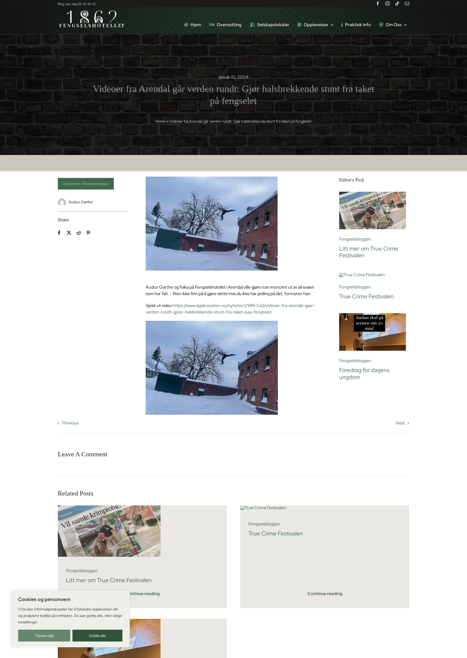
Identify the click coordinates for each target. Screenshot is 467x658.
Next (400, 423)
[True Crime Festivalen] (362, 275)
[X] (69, 232)
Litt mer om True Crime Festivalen (368, 252)
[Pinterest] (88, 232)
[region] (70, 618)
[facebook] (378, 3)
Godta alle (97, 635)
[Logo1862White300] (91, 12)
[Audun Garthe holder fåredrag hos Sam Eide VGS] (372, 315)
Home (160, 121)
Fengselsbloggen (95, 183)
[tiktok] (397, 3)
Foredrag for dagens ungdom (364, 373)
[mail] (407, 3)
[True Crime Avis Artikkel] (372, 194)
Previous (70, 423)
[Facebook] (59, 232)
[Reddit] (79, 232)
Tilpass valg (44, 635)
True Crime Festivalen (366, 296)
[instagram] (387, 3)
